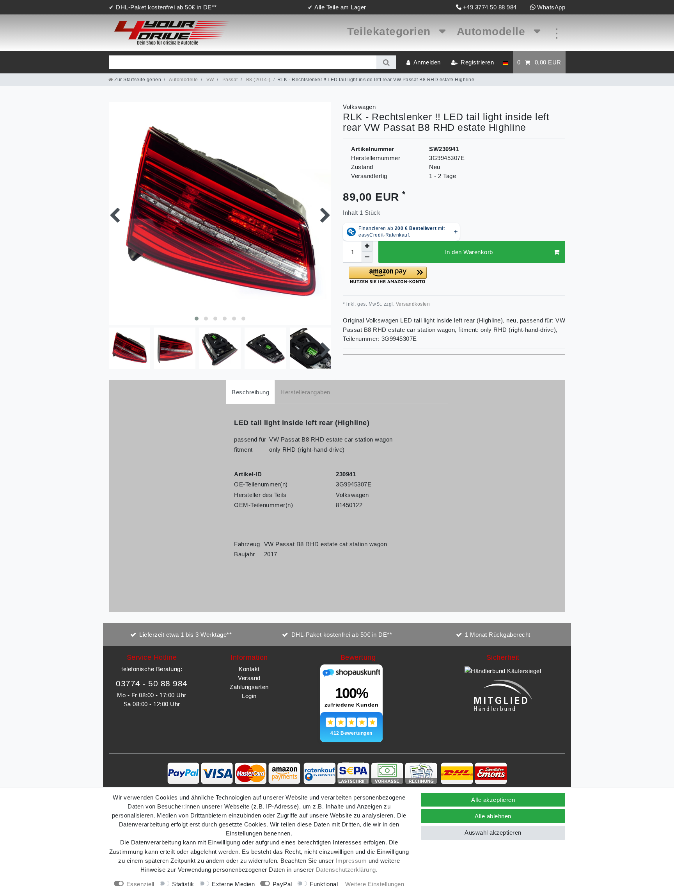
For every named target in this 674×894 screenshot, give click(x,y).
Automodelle (493, 31)
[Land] (505, 62)
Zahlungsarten (249, 687)
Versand (249, 678)
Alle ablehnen (493, 816)
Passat (229, 79)
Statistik (183, 884)
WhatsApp (551, 7)
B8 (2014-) (258, 79)
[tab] (250, 392)
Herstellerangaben (305, 392)
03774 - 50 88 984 (152, 683)
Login (249, 696)
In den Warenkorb (469, 252)
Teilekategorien (390, 31)
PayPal (282, 884)
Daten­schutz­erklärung (346, 869)
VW (209, 79)
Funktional (324, 884)
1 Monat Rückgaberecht (497, 634)
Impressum (351, 860)
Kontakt (249, 669)
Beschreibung (250, 392)
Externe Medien (233, 884)
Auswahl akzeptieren (493, 832)
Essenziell (140, 884)
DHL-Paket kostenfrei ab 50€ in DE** (341, 634)
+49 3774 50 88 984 (490, 7)
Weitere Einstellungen (374, 884)
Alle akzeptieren (493, 799)
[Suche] (386, 62)
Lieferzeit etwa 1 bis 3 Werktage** (185, 634)
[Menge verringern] (367, 257)
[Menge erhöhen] (367, 246)
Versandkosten (412, 304)
